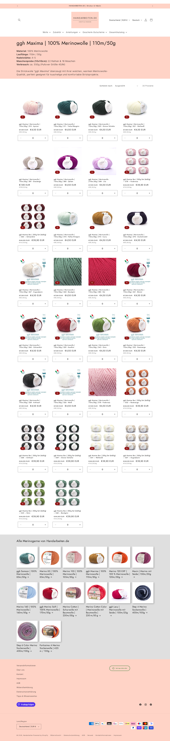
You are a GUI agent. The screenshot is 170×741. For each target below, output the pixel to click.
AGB (18, 683)
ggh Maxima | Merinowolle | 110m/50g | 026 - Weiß (64, 401)
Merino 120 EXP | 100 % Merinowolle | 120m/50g (119, 574)
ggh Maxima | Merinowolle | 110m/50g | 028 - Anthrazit (29, 401)
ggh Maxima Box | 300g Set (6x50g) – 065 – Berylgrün (67, 512)
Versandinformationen (26, 665)
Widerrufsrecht (55, 735)
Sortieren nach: (106, 86)
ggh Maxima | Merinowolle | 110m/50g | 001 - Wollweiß (133, 125)
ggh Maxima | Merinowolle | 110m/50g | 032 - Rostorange (134, 346)
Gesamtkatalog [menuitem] (117, 32)
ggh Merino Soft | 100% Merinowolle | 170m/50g (50, 609)
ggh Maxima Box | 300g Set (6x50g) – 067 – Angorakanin (136, 457)
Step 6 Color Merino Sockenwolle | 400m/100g (27, 648)
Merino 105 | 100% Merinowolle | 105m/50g (72, 574)
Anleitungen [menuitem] (72, 32)
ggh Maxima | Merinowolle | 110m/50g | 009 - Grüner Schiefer (101, 125)
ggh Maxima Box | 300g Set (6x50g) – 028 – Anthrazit (32, 457)
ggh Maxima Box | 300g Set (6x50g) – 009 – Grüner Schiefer (67, 457)
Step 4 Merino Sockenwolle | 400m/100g (139, 609)
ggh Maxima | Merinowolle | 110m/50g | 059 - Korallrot (64, 346)
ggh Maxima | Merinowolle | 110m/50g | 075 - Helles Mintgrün (67, 236)
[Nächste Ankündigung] (152, 6)
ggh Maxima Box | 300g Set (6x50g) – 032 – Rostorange (136, 401)
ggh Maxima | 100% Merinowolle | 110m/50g (96, 574)
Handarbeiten (28, 735)
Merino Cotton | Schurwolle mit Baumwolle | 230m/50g (71, 611)
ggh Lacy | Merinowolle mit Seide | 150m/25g (118, 609)
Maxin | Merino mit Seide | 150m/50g (141, 573)
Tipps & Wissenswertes (27, 696)
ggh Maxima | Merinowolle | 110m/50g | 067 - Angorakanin (31, 291)
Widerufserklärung (25, 687)
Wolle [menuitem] (45, 32)
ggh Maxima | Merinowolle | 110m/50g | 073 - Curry (99, 236)
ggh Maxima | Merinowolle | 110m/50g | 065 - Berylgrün (64, 291)
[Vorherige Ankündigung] (17, 6)
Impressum (21, 678)
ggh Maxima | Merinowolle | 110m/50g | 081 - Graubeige (30, 180)
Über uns (21, 670)
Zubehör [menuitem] (57, 32)
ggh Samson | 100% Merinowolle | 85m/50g (27, 574)
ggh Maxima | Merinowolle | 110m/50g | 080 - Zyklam (64, 180)
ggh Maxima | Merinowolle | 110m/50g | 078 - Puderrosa (99, 401)
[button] (19, 20)
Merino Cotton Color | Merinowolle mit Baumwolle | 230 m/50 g (96, 611)
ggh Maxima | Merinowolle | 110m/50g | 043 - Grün (99, 346)
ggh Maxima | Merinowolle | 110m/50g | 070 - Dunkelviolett (135, 236)
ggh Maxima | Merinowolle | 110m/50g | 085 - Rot (99, 291)
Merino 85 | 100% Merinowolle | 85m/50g (49, 574)
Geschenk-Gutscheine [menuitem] (93, 32)
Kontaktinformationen (103, 735)
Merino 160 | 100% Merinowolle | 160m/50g (26, 609)
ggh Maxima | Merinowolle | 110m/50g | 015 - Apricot (29, 125)
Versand (90, 735)
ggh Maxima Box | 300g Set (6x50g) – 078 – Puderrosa (136, 180)
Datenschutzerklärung (26, 692)
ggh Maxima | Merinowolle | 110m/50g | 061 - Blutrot (133, 291)
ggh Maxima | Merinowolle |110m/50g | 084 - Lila (98, 180)
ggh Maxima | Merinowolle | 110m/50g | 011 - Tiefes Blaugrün (66, 125)
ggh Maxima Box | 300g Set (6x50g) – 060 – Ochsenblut (32, 236)
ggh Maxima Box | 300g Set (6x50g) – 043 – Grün (32, 512)
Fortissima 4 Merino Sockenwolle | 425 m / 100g (50, 648)
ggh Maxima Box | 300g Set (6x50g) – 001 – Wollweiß (102, 457)
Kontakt (20, 674)
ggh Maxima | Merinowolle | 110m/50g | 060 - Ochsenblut (30, 346)
